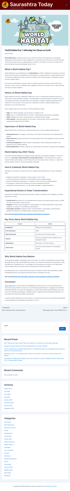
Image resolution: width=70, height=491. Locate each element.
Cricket (6, 430)
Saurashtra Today (31, 4)
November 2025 (9, 403)
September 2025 (9, 408)
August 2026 (8, 388)
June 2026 (7, 394)
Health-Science (8, 444)
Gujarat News (8, 439)
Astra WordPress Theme (50, 486)
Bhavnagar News (9, 425)
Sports (6, 461)
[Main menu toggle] (66, 5)
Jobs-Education (8, 450)
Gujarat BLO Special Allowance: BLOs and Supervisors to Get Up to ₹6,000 (25, 346)
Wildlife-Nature (8, 470)
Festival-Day (7, 436)
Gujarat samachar (9, 442)
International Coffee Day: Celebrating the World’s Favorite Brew (30, 214)
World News (7, 473)
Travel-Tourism (8, 467)
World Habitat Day (10, 285)
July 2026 (7, 391)
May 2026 (7, 397)
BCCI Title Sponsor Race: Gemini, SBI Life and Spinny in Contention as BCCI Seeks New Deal (31, 343)
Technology (7, 464)
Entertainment (8, 433)
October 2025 (8, 405)
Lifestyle (6, 453)
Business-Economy (10, 428)
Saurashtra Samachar (10, 459)
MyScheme (7, 456)
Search (6, 325)
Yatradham (7, 475)
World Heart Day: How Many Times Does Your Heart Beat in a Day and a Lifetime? (35, 276)
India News (7, 447)
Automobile (7, 422)
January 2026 (8, 400)
